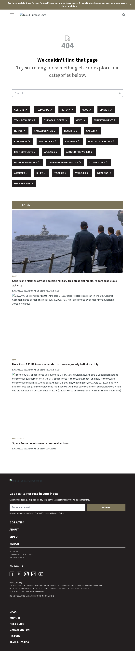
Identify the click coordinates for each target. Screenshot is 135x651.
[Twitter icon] (19, 574)
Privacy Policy (39, 3)
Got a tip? (17, 522)
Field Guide (17, 624)
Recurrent (20, 591)
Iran (14, 360)
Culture (15, 618)
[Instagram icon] (26, 574)
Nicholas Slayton (22, 291)
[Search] (120, 93)
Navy (14, 276)
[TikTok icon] (33, 574)
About (14, 530)
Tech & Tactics (19, 642)
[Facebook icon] (12, 574)
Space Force (18, 439)
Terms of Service (41, 513)
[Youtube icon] (41, 574)
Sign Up (106, 507)
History (15, 636)
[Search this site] (123, 15)
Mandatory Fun (20, 630)
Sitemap (14, 551)
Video (14, 537)
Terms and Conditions (21, 554)
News (13, 612)
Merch (14, 544)
